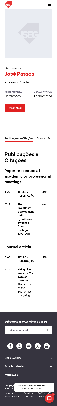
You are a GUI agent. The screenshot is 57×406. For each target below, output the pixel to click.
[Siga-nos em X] (38, 346)
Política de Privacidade (44, 395)
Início (7, 68)
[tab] (19, 139)
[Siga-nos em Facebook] (10, 346)
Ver (44, 204)
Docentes (16, 68)
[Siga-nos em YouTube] (47, 346)
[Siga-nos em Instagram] (19, 346)
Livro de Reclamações (12, 395)
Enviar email (14, 108)
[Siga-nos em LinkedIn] (29, 346)
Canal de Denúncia (28, 395)
